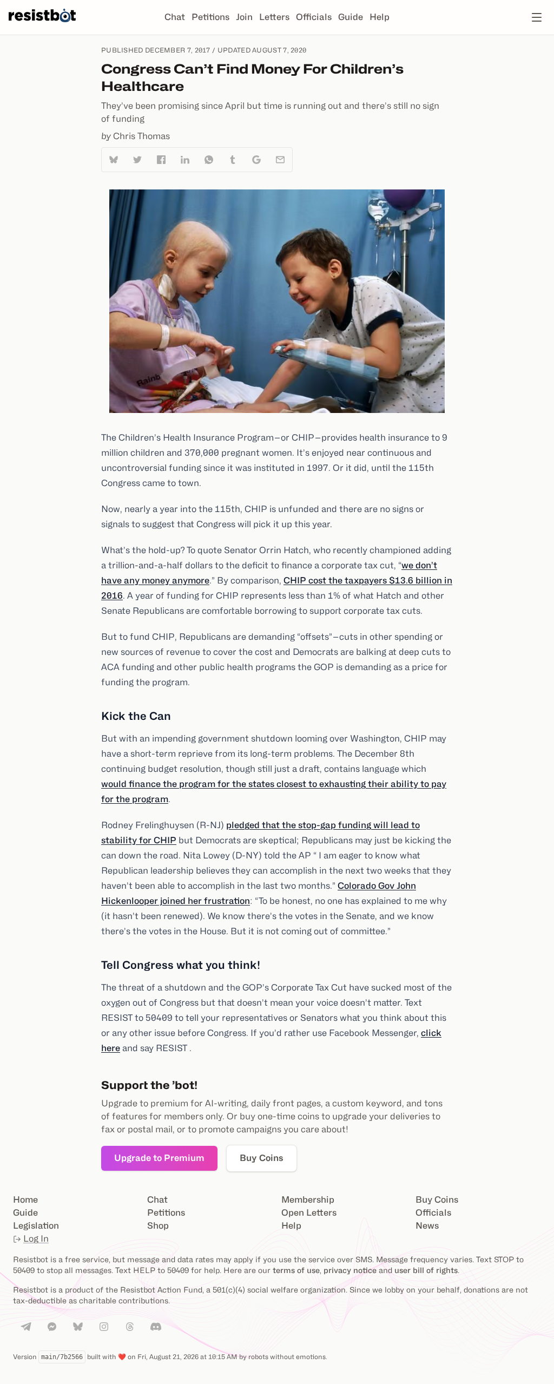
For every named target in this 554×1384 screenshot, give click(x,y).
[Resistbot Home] (42, 26)
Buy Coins (261, 1158)
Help (380, 17)
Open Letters (309, 1213)
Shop (158, 1226)
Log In (36, 1239)
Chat (174, 17)
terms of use (296, 1270)
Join (244, 17)
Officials (314, 17)
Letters (274, 17)
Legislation (36, 1226)
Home (25, 1200)
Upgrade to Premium (159, 1158)
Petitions (210, 17)
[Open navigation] (536, 17)
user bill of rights (426, 1270)
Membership (307, 1200)
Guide (350, 17)
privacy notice (350, 1270)
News (427, 1226)
